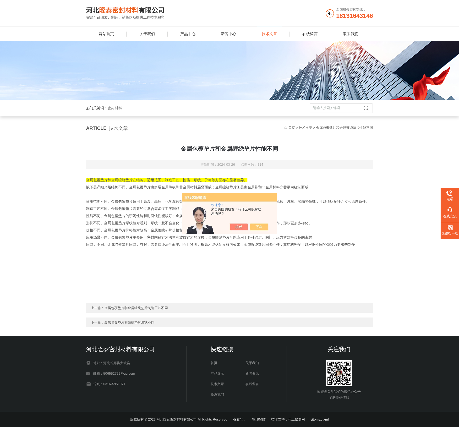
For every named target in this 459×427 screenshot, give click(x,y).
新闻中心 (228, 34)
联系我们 (351, 34)
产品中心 (188, 34)
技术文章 (269, 34)
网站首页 (106, 34)
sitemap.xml (320, 419)
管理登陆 (259, 419)
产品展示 (217, 373)
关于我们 (147, 34)
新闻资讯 (252, 373)
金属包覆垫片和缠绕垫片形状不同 (129, 322)
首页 (291, 128)
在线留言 (310, 34)
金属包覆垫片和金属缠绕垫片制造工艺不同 (136, 308)
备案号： (239, 419)
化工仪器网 (296, 419)
